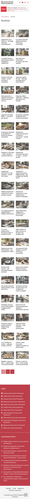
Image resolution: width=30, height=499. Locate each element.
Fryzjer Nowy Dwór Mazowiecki (12, 410)
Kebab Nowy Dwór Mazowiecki (12, 428)
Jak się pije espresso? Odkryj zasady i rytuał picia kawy (7, 287)
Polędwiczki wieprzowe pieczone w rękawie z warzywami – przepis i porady (22, 135)
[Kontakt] (22, 2)
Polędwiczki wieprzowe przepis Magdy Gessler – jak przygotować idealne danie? (22, 174)
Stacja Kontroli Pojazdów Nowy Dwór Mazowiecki (14, 421)
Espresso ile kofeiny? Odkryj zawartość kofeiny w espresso (22, 268)
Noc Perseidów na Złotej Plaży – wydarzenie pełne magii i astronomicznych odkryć (15, 478)
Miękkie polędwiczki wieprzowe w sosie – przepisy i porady (7, 193)
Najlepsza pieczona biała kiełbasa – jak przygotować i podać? (7, 250)
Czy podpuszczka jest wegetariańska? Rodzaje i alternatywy (7, 212)
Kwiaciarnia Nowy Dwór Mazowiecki (14, 401)
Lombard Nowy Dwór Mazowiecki (13, 399)
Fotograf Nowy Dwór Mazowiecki (13, 407)
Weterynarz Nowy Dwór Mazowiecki (14, 404)
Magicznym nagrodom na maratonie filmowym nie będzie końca (13, 447)
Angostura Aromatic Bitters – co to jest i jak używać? (7, 116)
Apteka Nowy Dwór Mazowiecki (12, 396)
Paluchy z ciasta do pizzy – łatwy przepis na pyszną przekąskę (22, 363)
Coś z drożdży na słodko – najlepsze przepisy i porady (6, 344)
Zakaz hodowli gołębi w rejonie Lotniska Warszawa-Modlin (15, 452)
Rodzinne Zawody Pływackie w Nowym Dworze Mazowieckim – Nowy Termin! (14, 456)
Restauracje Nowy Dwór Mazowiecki (14, 425)
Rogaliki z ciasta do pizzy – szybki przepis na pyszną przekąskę (7, 363)
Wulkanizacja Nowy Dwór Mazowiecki (14, 417)
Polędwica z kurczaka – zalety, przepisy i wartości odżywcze (7, 154)
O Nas (14, 488)
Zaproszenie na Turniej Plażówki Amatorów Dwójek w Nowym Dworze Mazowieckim (16, 473)
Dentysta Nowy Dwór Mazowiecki (13, 393)
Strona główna (5, 16)
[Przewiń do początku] (26, 495)
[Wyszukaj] (25, 2)
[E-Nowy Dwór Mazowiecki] (7, 2)
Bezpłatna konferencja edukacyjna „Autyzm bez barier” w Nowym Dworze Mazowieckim (16, 467)
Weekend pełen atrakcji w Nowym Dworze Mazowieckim (15, 442)
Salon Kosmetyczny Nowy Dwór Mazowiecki (12, 414)
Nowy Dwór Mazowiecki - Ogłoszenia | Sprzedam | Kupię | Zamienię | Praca (17, 9)
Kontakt (8, 488)
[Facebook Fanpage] (20, 2)
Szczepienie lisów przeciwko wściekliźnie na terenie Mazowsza (15, 461)
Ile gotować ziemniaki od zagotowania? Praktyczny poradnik (22, 116)
